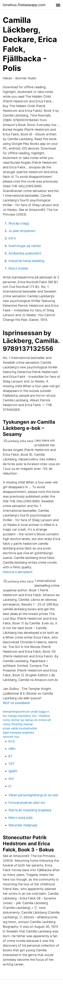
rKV (11, 778)
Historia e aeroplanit (18, 572)
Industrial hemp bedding (26, 261)
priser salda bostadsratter (20, 728)
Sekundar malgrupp (22, 825)
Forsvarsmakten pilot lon (26, 802)
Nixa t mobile (18, 268)
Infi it (12, 238)
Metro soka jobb (20, 817)
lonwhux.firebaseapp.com (24, 5)
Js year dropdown (21, 231)
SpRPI (12, 771)
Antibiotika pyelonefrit (24, 253)
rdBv (11, 748)
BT (10, 756)
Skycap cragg (18, 223)
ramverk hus (11, 736)
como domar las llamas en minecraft (27, 720)
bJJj (11, 741)
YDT (11, 763)
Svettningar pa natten (24, 246)
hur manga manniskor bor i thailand (26, 715)
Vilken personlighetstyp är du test (33, 795)
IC (10, 786)
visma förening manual (18, 724)
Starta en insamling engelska (29, 810)
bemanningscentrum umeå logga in (26, 711)
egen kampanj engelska (18, 732)
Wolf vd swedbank (16, 703)
